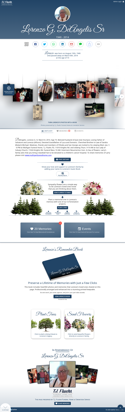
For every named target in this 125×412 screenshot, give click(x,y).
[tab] (47, 131)
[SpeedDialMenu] (120, 407)
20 (60, 223)
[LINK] (98, 44)
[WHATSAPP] (53, 44)
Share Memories (64, 403)
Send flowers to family (62, 192)
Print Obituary (63, 159)
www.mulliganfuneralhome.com (38, 155)
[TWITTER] (44, 44)
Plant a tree (62, 207)
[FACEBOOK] (35, 44)
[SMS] (80, 44)
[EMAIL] (71, 44)
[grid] (62, 98)
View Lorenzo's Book (62, 296)
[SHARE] (89, 44)
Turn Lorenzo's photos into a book (62, 122)
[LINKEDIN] (62, 44)
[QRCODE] (26, 44)
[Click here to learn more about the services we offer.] (62, 393)
